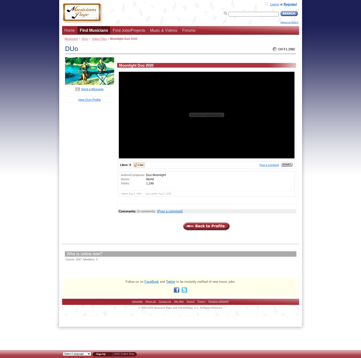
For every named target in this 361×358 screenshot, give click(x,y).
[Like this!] (139, 165)
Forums (188, 30)
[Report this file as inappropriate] (286, 166)
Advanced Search (289, 22)
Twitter (170, 281)
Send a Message (92, 89)
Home (69, 30)
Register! (290, 4)
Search (191, 301)
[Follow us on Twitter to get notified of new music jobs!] (184, 292)
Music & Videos (163, 30)
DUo (85, 38)
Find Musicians (94, 30)
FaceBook (151, 281)
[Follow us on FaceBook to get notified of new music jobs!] (177, 292)
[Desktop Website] (218, 301)
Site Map (179, 301)
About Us (150, 301)
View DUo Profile (89, 99)
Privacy (201, 301)
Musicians (71, 38)
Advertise (137, 301)
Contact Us (165, 301)
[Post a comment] (170, 211)
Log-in (274, 4)
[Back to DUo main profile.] (89, 83)
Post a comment (269, 165)
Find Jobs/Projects (129, 30)
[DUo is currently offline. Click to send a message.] (284, 51)
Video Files (99, 38)
